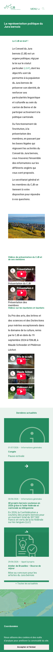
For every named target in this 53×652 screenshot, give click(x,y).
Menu (34, 8)
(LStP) (27, 67)
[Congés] (26, 465)
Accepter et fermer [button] (26, 647)
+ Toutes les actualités (26, 583)
